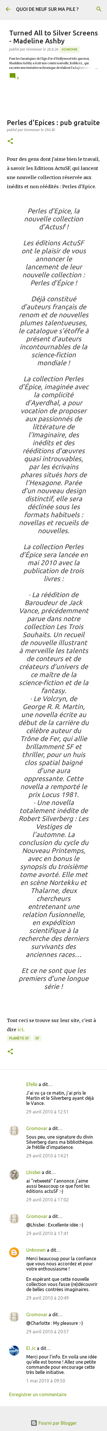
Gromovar (36, 1128)
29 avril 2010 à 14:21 (47, 1155)
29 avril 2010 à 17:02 (47, 1199)
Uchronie (69, 49)
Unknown (36, 1250)
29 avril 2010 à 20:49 (47, 1297)
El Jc (31, 1348)
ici (20, 1029)
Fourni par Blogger (57, 1423)
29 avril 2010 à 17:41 (47, 1233)
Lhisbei (33, 1172)
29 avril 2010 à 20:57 (47, 1331)
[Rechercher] (99, 9)
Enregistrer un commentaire (37, 1394)
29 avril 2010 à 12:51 (47, 1111)
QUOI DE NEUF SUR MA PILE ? (47, 9)
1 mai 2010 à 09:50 (45, 1380)
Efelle (31, 1084)
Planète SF (19, 1038)
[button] (10, 141)
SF (37, 1038)
